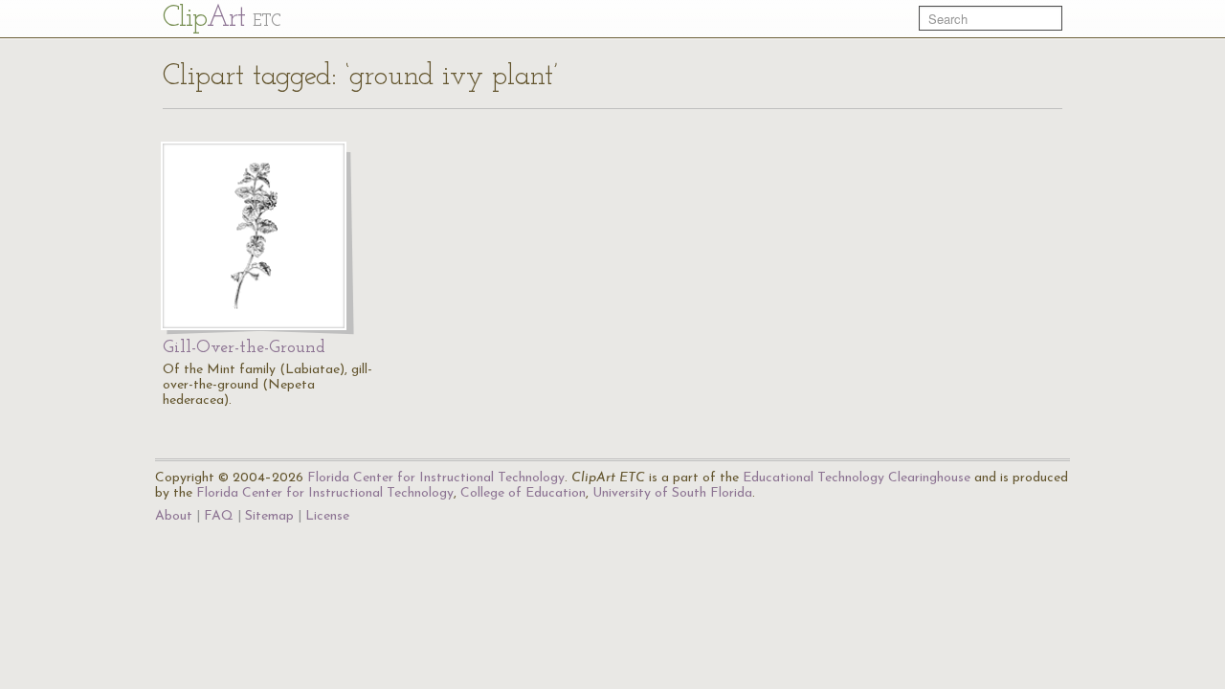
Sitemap (269, 516)
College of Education (523, 493)
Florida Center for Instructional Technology (436, 478)
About (173, 516)
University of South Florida (672, 493)
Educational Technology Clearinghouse (856, 478)
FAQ (219, 516)
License (327, 516)
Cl (221, 18)
